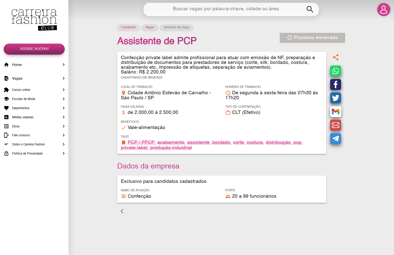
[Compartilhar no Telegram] (335, 138)
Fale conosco (20, 135)
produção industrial (171, 147)
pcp (297, 142)
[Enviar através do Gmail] (335, 111)
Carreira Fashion (34, 20)
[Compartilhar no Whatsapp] (335, 71)
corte (238, 142)
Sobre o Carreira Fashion (28, 144)
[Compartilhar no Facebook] (335, 84)
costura (255, 142)
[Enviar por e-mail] (335, 125)
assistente (198, 142)
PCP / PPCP (141, 142)
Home (16, 65)
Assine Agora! (34, 49)
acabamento (170, 142)
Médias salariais (22, 117)
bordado (221, 142)
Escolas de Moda (23, 99)
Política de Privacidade (27, 153)
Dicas (15, 126)
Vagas (16, 79)
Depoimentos (20, 108)
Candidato (128, 27)
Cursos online (20, 90)
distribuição (278, 142)
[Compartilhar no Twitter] (335, 97)
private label (134, 147)
